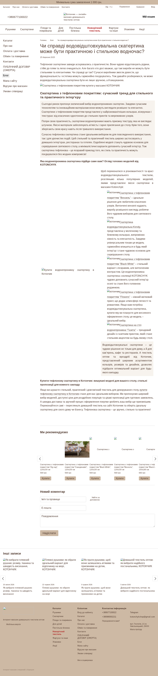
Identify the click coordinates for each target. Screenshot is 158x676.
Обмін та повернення (49, 7)
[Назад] (40, 458)
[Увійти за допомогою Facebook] (103, 499)
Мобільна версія (13, 624)
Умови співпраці (13, 91)
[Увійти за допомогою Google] (108, 499)
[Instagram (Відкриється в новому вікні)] (93, 7)
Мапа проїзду (136, 629)
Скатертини (27, 29)
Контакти (66, 7)
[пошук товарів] (152, 29)
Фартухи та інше (113, 29)
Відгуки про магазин (15, 86)
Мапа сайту (10, 80)
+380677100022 (17, 17)
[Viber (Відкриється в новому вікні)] (100, 7)
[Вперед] (155, 458)
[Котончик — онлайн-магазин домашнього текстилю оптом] (18, 611)
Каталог (6, 7)
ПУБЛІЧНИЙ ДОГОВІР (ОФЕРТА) (86, 636)
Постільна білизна (75, 29)
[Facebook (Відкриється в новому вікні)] (97, 7)
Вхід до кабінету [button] (85, 612)
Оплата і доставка (30, 7)
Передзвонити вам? (111, 621)
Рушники (10, 29)
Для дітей (61, 29)
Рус (111, 7)
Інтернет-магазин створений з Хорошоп (18, 670)
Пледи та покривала (46, 29)
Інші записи (12, 553)
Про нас (16, 7)
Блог (6, 75)
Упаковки (129, 29)
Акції (142, 29)
